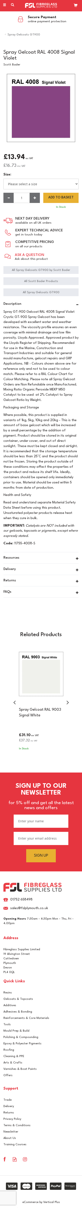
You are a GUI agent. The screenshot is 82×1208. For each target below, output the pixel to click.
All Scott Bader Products (41, 281)
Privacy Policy (12, 1119)
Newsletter (10, 1131)
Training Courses (14, 1144)
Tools (7, 1024)
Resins (7, 992)
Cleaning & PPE (13, 1056)
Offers (8, 1075)
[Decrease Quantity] (8, 198)
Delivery (8, 1106)
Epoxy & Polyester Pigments (22, 1043)
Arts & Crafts (12, 1062)
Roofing (8, 1049)
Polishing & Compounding (20, 1037)
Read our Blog (15, 1159)
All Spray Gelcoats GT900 (41, 292)
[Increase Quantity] (35, 198)
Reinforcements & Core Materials (26, 1018)
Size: (7, 174)
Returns (8, 1112)
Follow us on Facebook (4, 1159)
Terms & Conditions (17, 1125)
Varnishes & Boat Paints (20, 1069)
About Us (9, 1138)
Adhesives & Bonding (17, 1011)
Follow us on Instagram (25, 1159)
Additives (9, 1005)
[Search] (12, 5)
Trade (7, 1099)
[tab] (41, 305)
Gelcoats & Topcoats (18, 999)
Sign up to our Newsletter (41, 796)
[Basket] (75, 5)
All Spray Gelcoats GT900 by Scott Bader (41, 270)
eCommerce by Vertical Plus (41, 1202)
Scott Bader (11, 64)
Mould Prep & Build (16, 1030)
